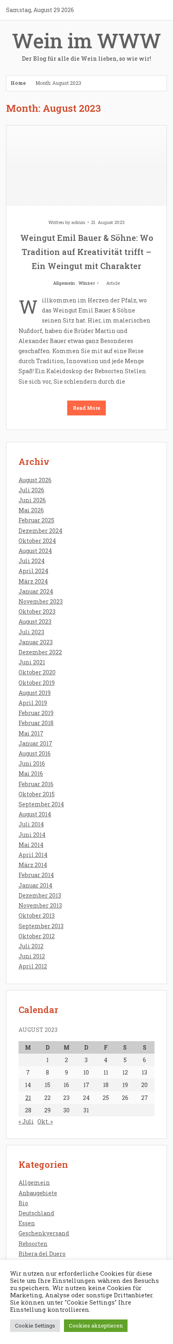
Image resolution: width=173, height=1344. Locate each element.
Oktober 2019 (37, 682)
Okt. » (45, 1121)
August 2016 (35, 753)
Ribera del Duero (42, 1254)
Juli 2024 (32, 561)
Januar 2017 (35, 743)
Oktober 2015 (37, 794)
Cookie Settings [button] (35, 1325)
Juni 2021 (32, 662)
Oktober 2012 (37, 936)
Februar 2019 (36, 713)
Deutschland (36, 1213)
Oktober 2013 (37, 915)
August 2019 (35, 693)
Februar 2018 (36, 723)
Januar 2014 (35, 885)
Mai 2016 (31, 773)
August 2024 (35, 551)
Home (18, 83)
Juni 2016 (32, 763)
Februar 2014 (36, 875)
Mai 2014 (31, 845)
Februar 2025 (36, 520)
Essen (27, 1223)
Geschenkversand (44, 1233)
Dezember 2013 (40, 895)
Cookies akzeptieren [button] (96, 1325)
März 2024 (33, 581)
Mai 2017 (31, 733)
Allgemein (64, 283)
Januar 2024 (36, 591)
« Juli (26, 1121)
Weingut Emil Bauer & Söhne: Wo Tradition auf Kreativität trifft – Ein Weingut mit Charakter (86, 251)
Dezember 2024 (40, 530)
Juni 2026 (32, 500)
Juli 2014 (31, 824)
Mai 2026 (31, 510)
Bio (23, 1203)
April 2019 (33, 703)
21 (28, 1098)
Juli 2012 (31, 946)
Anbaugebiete (38, 1193)
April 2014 (33, 855)
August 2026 (35, 480)
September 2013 (41, 926)
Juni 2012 (32, 956)
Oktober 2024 (37, 541)
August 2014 (35, 814)
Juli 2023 (31, 632)
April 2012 (33, 966)
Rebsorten (33, 1243)
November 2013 (40, 905)
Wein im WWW (86, 44)
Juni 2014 (32, 834)
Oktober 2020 (37, 672)
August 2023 (35, 621)
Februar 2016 (36, 784)
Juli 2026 (31, 490)
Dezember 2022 (40, 652)
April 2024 (33, 571)
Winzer (86, 283)
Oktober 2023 (37, 611)
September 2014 (41, 804)
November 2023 (41, 601)
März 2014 (33, 865)
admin (78, 222)
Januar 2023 (36, 642)
